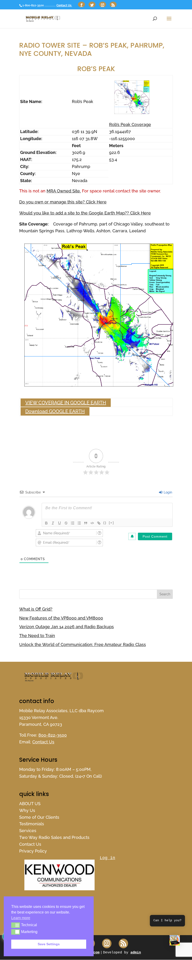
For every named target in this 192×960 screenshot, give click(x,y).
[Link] (99, 523)
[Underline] (59, 523)
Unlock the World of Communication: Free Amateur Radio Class (82, 644)
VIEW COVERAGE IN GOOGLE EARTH (65, 402)
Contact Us (64, 5)
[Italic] (53, 523)
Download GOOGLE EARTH (55, 411)
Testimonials (31, 823)
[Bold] (46, 523)
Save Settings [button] (49, 944)
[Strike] (66, 523)
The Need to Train (37, 635)
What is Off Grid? (35, 609)
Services (27, 830)
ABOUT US (30, 803)
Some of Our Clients (39, 817)
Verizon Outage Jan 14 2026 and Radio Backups (66, 626)
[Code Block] (92, 523)
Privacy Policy (33, 851)
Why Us (27, 810)
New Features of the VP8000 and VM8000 (61, 618)
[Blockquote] (85, 523)
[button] (174, 941)
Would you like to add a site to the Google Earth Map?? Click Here (85, 212)
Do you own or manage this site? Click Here (63, 201)
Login (167, 492)
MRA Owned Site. (64, 190)
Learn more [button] (20, 918)
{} (105, 522)
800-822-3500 (52, 735)
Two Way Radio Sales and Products (54, 837)
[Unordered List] (79, 523)
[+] (111, 522)
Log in (107, 858)
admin (135, 953)
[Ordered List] (72, 523)
